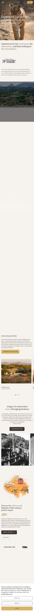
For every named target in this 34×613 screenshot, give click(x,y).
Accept (17, 608)
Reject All (17, 603)
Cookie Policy (5, 594)
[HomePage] (17, 2)
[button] (15, 394)
